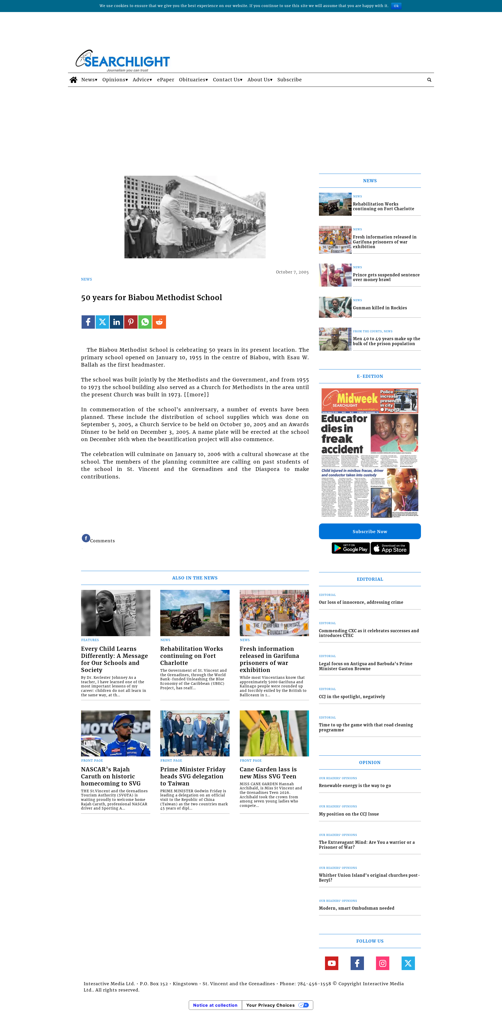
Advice (141, 80)
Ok (396, 6)
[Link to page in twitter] (102, 322)
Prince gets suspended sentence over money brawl (386, 277)
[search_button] (429, 80)
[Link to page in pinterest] (131, 322)
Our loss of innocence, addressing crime (361, 602)
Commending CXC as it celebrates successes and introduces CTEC (369, 633)
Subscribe (289, 80)
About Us (259, 80)
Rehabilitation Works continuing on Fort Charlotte (191, 656)
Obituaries (192, 80)
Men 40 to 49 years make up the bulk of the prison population (386, 341)
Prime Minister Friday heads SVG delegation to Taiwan (193, 776)
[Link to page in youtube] (331, 963)
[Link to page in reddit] (159, 322)
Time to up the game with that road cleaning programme (366, 727)
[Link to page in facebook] (88, 322)
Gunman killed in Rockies (380, 308)
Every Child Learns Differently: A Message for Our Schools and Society (114, 660)
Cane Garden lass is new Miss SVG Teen (268, 773)
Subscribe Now (370, 531)
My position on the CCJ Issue (349, 814)
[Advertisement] (251, 126)
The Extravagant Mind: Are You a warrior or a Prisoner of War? (367, 845)
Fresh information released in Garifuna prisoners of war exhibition (269, 660)
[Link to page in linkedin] (116, 322)
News (88, 80)
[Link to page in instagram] (382, 963)
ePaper (165, 80)
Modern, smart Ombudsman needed (357, 908)
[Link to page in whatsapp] (145, 322)
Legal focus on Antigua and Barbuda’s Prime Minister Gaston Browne (366, 666)
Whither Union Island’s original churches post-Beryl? (369, 878)
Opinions (114, 80)
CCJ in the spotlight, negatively (352, 696)
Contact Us (226, 80)
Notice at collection (215, 1005)
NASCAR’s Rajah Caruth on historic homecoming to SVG (111, 776)
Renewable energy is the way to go (355, 785)
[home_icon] (73, 80)
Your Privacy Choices (270, 1005)
